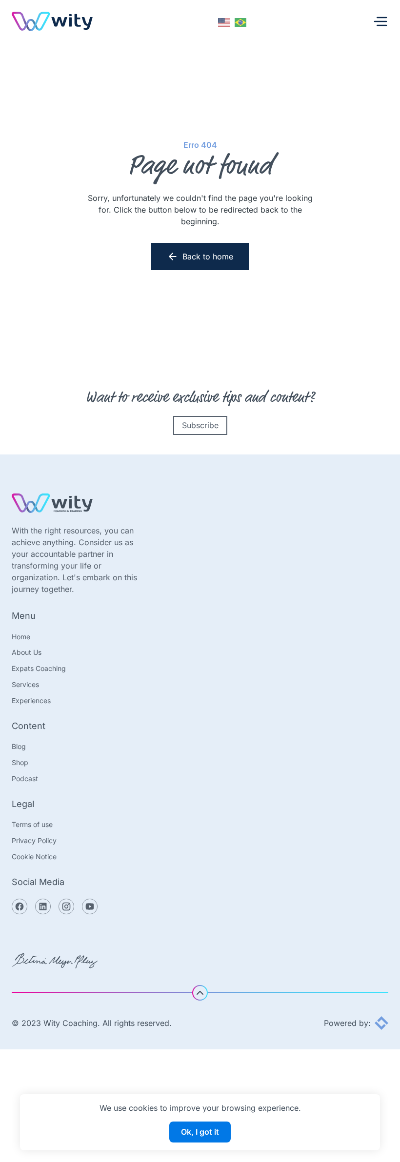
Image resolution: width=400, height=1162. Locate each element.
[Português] (241, 21)
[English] (224, 21)
